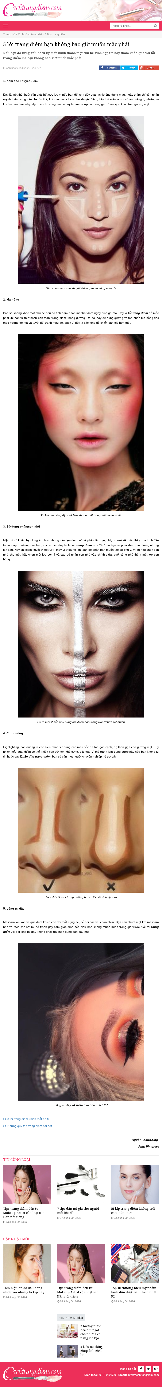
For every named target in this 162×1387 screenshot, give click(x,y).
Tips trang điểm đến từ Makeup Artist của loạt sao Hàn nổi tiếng (24, 1212)
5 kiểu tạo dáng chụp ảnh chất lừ (91, 1351)
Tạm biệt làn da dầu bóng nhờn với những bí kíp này (23, 1290)
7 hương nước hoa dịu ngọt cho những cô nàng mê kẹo (90, 1332)
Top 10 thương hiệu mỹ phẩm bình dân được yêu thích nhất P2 (134, 1292)
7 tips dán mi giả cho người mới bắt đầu (78, 1210)
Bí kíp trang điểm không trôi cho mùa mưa (133, 1210)
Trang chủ (9, 34)
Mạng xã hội (128, 1368)
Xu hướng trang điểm (31, 34)
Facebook (109, 67)
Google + (149, 67)
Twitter (129, 67)
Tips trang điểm (56, 34)
